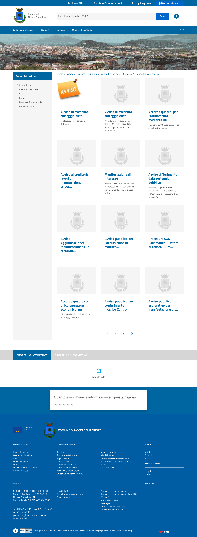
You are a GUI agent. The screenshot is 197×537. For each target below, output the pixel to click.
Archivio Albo (76, 3)
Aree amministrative (28, 89)
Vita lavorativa (107, 467)
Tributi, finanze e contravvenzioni (116, 461)
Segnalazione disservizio (68, 497)
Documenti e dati (26, 106)
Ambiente (61, 452)
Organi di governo (27, 85)
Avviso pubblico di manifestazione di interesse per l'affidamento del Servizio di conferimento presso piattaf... (120, 188)
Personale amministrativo (25, 467)
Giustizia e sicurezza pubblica (70, 473)
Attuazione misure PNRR (112, 509)
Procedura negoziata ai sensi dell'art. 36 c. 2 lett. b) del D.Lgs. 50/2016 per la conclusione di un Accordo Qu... (119, 125)
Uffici (21, 93)
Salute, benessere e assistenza (115, 458)
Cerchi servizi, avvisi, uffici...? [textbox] (73, 16)
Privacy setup (127, 530)
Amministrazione (23, 30)
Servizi (61, 30)
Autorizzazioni (63, 461)
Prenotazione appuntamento (70, 494)
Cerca (163, 16)
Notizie (148, 452)
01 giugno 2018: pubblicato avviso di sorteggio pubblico (76, 316)
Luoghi (148, 471)
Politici (22, 97)
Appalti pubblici (63, 458)
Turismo (104, 464)
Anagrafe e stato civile (67, 455)
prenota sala (98, 377)
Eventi (148, 474)
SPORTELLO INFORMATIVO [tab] (71, 355)
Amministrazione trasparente (114, 491)
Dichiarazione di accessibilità (113, 506)
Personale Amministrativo (31, 102)
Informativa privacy (109, 500)
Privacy (112, 530)
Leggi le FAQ (62, 491)
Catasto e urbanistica (66, 464)
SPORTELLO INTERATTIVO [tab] (32, 355)
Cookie (118, 530)
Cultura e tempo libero (67, 467)
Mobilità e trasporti (109, 455)
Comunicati (150, 455)
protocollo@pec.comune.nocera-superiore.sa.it (30, 516)
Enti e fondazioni (20, 461)
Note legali (105, 503)
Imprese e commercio (110, 452)
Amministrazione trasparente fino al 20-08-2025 (119, 495)
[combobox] (106, 16)
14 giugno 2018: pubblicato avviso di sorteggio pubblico (163, 126)
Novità (45, 30)
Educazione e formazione (68, 470)
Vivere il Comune (82, 30)
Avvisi (147, 458)
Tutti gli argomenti (143, 3)
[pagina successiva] (132, 333)
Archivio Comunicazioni (108, 3)
